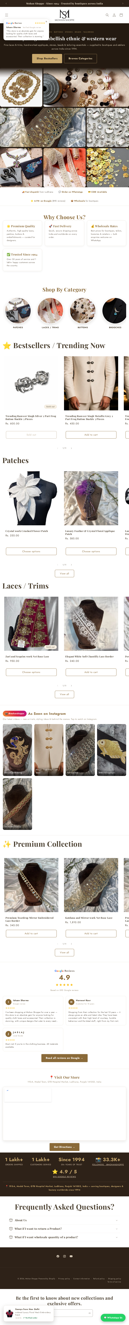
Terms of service (114, 1282)
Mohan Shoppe (31, 1278)
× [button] (46, 21)
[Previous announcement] (6, 3)
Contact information (81, 1278)
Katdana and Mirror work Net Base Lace (89, 914)
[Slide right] (71, 448)
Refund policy (99, 1278)
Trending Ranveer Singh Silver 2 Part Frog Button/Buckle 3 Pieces (31, 418)
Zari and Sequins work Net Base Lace (27, 656)
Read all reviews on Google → (64, 1058)
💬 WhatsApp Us (113, 1317)
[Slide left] (57, 448)
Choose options (31, 551)
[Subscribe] (89, 1313)
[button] (6, 15)
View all (64, 573)
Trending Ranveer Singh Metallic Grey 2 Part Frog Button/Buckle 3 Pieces (89, 418)
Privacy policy (64, 1278)
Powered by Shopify (47, 1278)
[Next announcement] (122, 3)
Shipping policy (114, 1278)
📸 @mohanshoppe (14, 713)
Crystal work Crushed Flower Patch (27, 531)
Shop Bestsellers (47, 58)
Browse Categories (80, 58)
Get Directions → (64, 1147)
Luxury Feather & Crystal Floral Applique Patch (90, 533)
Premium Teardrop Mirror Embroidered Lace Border (30, 916)
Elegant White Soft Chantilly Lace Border (89, 656)
